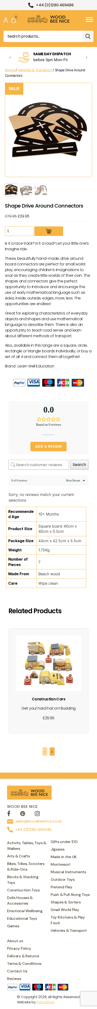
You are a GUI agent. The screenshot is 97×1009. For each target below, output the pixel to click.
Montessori (60, 864)
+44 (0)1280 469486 (54, 5)
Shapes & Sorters (66, 902)
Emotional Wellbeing (25, 910)
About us (15, 940)
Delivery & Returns (23, 956)
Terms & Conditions (24, 963)
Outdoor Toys (63, 879)
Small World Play (65, 909)
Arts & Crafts (18, 856)
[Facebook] (8, 814)
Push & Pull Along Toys (70, 894)
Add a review (48, 446)
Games (13, 926)
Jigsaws (58, 849)
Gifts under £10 (64, 841)
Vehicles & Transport (35, 70)
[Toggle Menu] (89, 19)
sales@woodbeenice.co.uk (39, 821)
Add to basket (48, 231)
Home (10, 70)
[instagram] (37, 814)
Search (87, 36)
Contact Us (17, 971)
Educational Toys (22, 918)
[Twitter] (22, 814)
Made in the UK (64, 856)
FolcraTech (46, 1002)
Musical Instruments (68, 871)
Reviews (14, 978)
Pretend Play (61, 887)
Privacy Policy (19, 948)
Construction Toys (23, 890)
